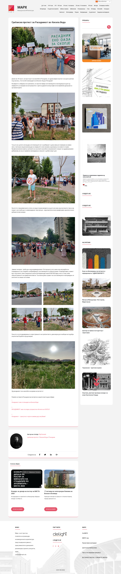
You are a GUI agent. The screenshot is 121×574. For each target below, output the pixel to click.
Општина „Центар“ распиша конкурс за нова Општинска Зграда (95, 394)
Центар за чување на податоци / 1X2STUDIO (92, 332)
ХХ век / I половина (68, 5)
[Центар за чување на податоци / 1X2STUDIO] (96, 317)
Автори (96, 5)
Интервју (93, 9)
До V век (43, 5)
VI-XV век (50, 5)
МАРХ (22, 7)
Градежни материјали (103, 12)
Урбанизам (73, 9)
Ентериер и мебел (104, 5)
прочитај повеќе (17, 509)
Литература (43, 9)
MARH (58, 570)
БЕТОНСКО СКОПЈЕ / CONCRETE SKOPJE (94, 557)
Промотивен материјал (89, 543)
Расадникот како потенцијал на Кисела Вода (25, 402)
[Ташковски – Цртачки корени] (96, 351)
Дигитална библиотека (89, 548)
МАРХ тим (85, 538)
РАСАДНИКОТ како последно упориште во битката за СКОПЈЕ (31, 409)
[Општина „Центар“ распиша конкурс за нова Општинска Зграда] (96, 381)
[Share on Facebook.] (39, 455)
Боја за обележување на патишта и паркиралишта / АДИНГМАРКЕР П (93, 272)
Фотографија (69, 12)
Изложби (99, 9)
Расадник (52, 437)
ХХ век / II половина (81, 5)
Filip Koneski (42, 434)
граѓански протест (33, 437)
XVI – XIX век (58, 5)
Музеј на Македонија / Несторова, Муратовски (93, 301)
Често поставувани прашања (91, 552)
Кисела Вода (44, 437)
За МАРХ (85, 533)
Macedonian (102, 1)
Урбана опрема (64, 9)
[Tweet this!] (45, 455)
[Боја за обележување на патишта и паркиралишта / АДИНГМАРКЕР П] (96, 258)
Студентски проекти (53, 9)
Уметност (61, 12)
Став (88, 9)
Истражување (81, 9)
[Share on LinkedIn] (51, 455)
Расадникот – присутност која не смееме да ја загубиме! (29, 416)
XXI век (90, 5)
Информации (83, 12)
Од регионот (92, 12)
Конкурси (106, 9)
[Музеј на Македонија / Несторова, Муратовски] (96, 287)
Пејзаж (77, 12)
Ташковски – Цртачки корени (92, 368)
